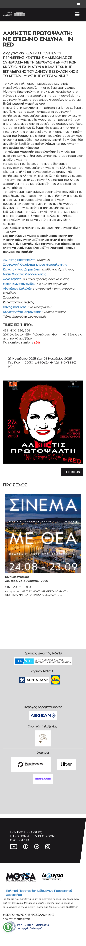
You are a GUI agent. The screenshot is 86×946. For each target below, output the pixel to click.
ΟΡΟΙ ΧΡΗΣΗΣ (20, 840)
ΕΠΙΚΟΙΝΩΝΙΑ (19, 836)
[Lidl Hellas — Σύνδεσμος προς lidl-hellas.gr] (50, 678)
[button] (8, 927)
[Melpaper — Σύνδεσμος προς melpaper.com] (67, 678)
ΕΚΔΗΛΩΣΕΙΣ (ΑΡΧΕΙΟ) (26, 832)
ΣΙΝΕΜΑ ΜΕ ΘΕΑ (18, 587)
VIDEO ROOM (45, 836)
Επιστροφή (72, 471)
